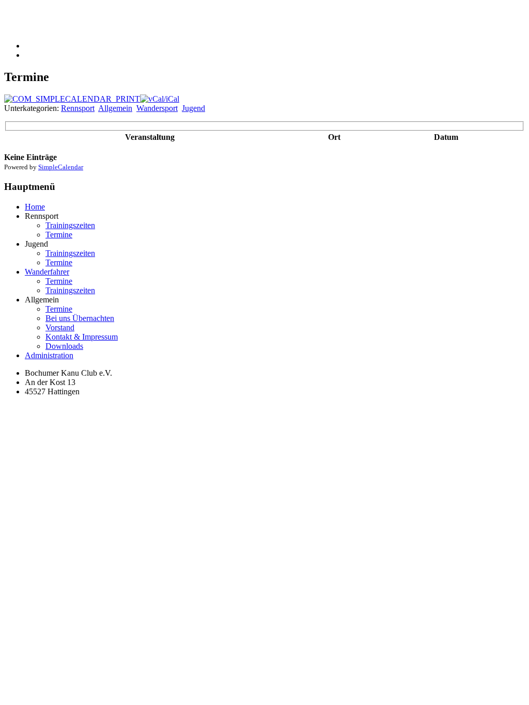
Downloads (64, 346)
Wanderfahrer (47, 271)
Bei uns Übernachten (79, 318)
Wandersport (157, 108)
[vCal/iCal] (159, 98)
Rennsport (78, 108)
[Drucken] (72, 98)
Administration (49, 355)
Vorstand (59, 327)
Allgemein (115, 108)
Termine (58, 234)
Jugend (193, 108)
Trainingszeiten (70, 225)
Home (35, 206)
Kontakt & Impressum (81, 336)
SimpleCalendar (60, 167)
